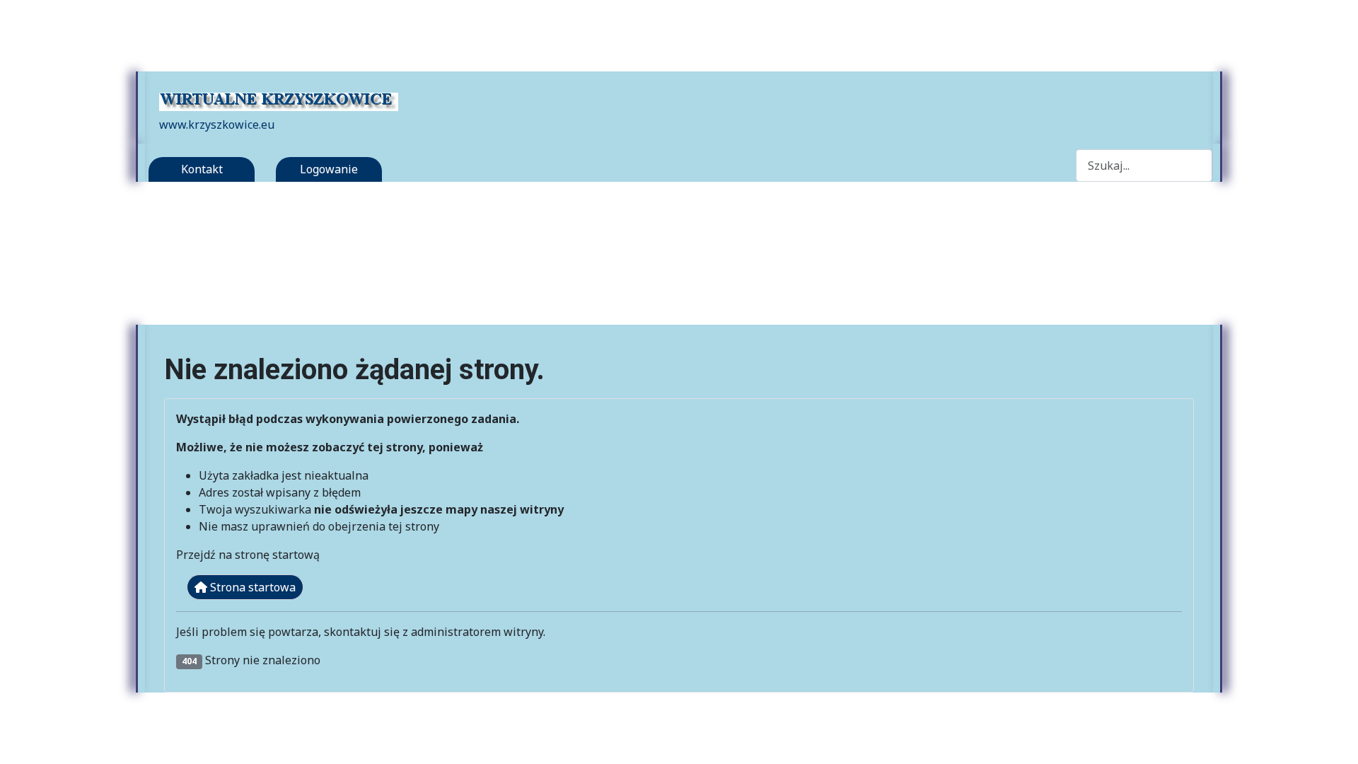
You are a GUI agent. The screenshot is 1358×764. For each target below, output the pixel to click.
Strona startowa (251, 587)
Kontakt (202, 169)
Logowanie (329, 169)
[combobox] (1144, 165)
